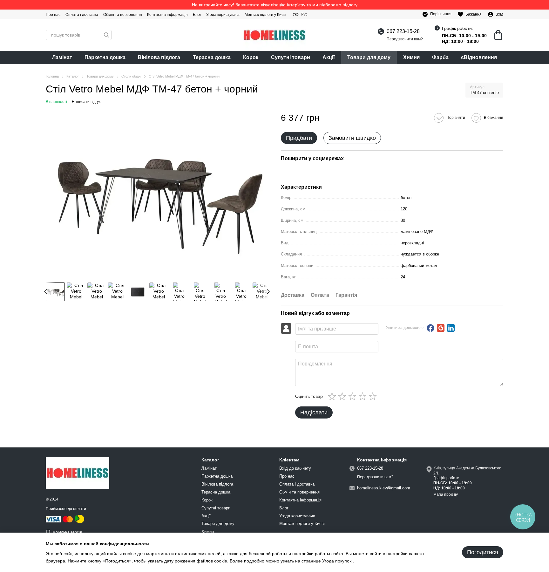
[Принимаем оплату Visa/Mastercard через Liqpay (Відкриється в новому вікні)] (60, 519)
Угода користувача (223, 14)
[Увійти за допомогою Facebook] (430, 328)
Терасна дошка (212, 57)
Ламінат (62, 57)
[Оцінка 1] (333, 396)
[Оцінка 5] (374, 396)
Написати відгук (86, 101)
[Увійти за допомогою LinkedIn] (451, 328)
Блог (197, 14)
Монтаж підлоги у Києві (265, 14)
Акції (328, 57)
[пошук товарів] (106, 35)
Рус (304, 14)
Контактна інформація (167, 14)
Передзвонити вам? (405, 39)
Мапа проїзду (445, 494)
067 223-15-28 (403, 31)
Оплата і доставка (81, 14)
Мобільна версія (66, 532)
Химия (411, 57)
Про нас (53, 14)
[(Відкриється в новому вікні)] (79, 519)
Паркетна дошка (105, 57)
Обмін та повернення (122, 14)
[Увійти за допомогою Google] (440, 328)
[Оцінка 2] (343, 396)
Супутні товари (290, 57)
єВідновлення (479, 57)
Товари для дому (368, 57)
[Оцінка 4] (364, 396)
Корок (250, 57)
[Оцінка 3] (354, 396)
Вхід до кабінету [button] (295, 468)
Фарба (440, 57)
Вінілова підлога (159, 57)
